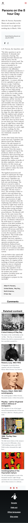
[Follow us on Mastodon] (17, 488)
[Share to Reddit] (8, 43)
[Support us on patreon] (14, 488)
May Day (17, 288)
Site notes (14, 517)
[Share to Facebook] (5, 43)
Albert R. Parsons (9, 286)
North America (9, 291)
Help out (14, 507)
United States (8, 288)
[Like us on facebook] (11, 488)
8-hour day (7, 294)
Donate (14, 503)
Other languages (14, 512)
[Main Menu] (25, 3)
